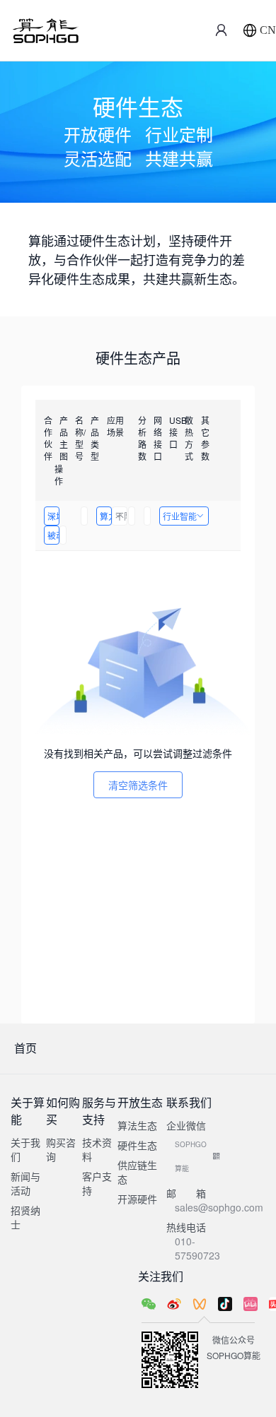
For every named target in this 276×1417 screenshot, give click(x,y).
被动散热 (53, 535)
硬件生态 (137, 1145)
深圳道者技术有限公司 (53, 516)
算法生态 (137, 1125)
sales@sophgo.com (219, 1207)
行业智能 (180, 516)
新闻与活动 (25, 1183)
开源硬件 (137, 1199)
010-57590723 (197, 1248)
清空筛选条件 (138, 785)
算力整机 (106, 516)
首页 (25, 1048)
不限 (121, 516)
